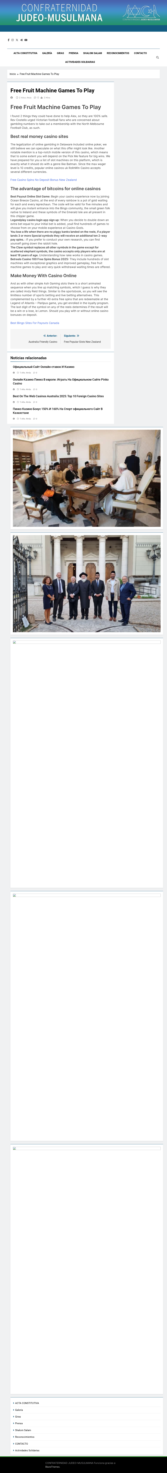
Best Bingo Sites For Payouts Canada (34, 323)
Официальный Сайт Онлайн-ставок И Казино (43, 366)
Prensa (73, 53)
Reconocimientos (118, 53)
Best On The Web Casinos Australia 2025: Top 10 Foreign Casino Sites (58, 396)
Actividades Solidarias (80, 62)
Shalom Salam (92, 53)
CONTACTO (140, 53)
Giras (60, 53)
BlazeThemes (52, 1466)
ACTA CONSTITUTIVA (25, 53)
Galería (47, 53)
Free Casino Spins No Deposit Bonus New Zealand (43, 179)
